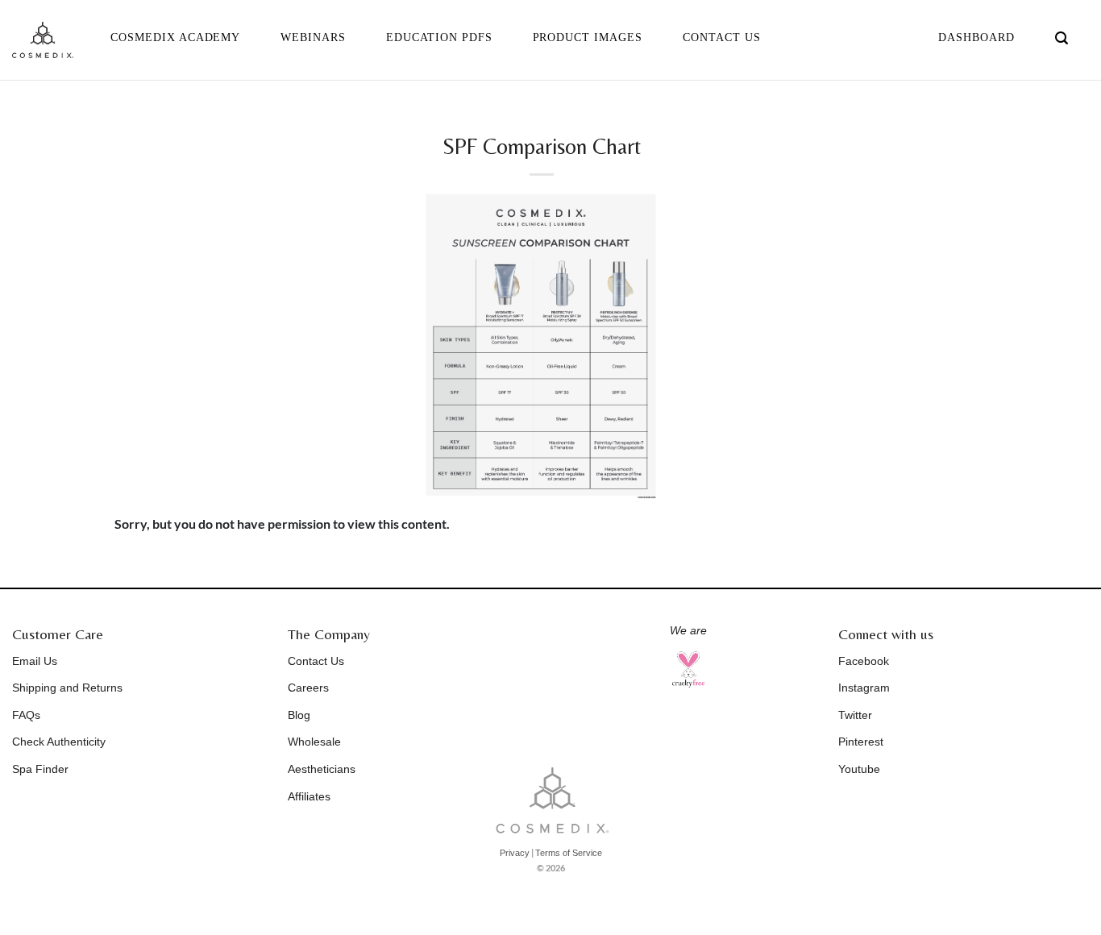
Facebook (863, 660)
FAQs (26, 715)
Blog (299, 715)
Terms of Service (568, 853)
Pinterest (860, 741)
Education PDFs (439, 37)
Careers (308, 687)
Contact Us (722, 37)
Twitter (855, 715)
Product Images (587, 37)
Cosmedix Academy (175, 37)
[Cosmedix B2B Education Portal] (42, 40)
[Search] (1062, 38)
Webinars (313, 37)
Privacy (515, 853)
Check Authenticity (59, 741)
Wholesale (314, 741)
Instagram (864, 687)
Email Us (34, 660)
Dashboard (976, 37)
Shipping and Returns (67, 687)
